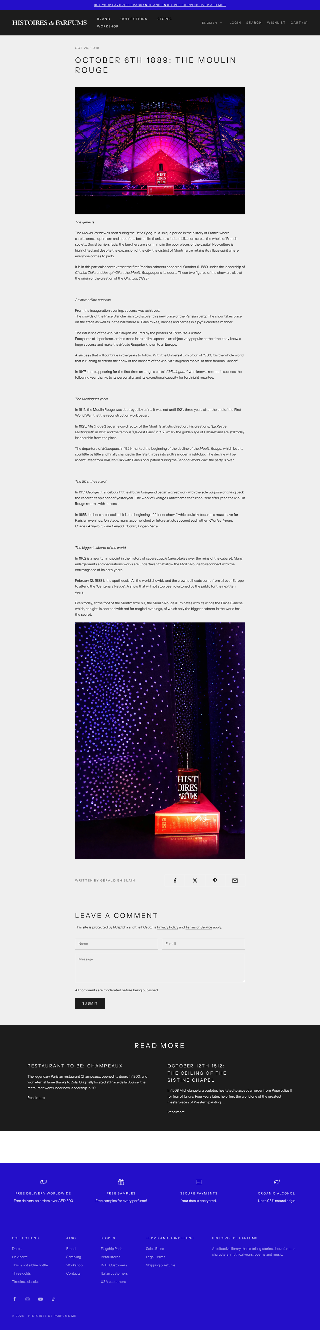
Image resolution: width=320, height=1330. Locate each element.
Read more (36, 1097)
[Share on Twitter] (195, 880)
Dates (17, 1248)
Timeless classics (25, 1281)
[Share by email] (235, 880)
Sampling (73, 1257)
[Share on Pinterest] (215, 880)
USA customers (113, 1281)
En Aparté (20, 1257)
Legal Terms (155, 1257)
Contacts (73, 1273)
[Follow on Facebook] (14, 1299)
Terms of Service (199, 927)
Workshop (108, 26)
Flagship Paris (111, 1248)
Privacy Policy (167, 927)
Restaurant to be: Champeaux (75, 1065)
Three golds (21, 1273)
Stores (165, 19)
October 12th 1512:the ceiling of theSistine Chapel (197, 1073)
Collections (134, 19)
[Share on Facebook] (175, 880)
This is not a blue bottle (30, 1265)
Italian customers (114, 1273)
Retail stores (110, 1257)
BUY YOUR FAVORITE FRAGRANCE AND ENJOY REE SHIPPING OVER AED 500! (160, 5)
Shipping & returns (161, 1265)
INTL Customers (114, 1265)
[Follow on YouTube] (40, 1299)
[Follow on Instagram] (27, 1299)
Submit (90, 1003)
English (209, 22)
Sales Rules (155, 1248)
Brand (103, 19)
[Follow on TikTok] (53, 1299)
